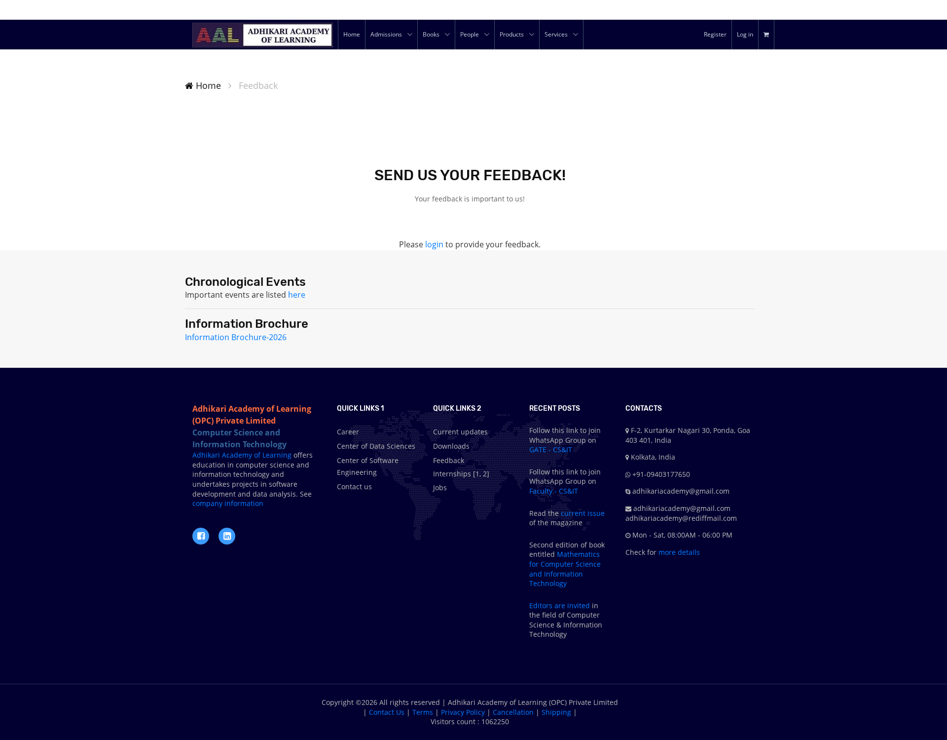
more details (678, 552)
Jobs (440, 487)
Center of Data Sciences (376, 446)
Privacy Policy (463, 712)
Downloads (451, 446)
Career (348, 431)
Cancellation (513, 712)
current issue (583, 513)
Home (207, 85)
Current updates (460, 431)
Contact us (354, 486)
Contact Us (386, 712)
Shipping (556, 712)
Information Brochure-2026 (236, 337)
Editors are (548, 605)
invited (578, 605)
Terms (422, 712)
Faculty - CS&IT (553, 491)
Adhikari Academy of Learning (241, 455)
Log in (745, 34)
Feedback (448, 460)
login (434, 244)
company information (227, 503)
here (296, 294)
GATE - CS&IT (550, 449)
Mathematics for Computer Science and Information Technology (565, 568)
